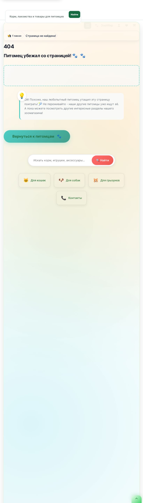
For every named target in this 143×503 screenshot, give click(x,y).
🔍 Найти (102, 161)
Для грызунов (106, 181)
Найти (74, 14)
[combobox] (43, 16)
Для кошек (34, 181)
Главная (16, 37)
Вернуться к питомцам (33, 137)
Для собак (69, 181)
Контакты (71, 199)
